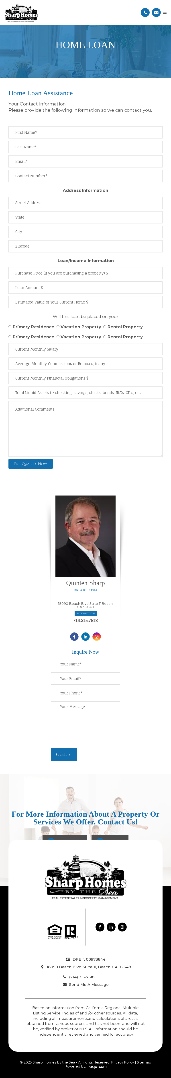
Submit (61, 754)
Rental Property (125, 326)
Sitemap (144, 1062)
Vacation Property (81, 326)
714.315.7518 (85, 620)
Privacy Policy (123, 1062)
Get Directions (85, 613)
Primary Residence (33, 326)
